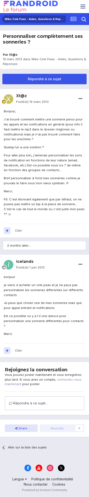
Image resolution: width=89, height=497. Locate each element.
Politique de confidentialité (52, 479)
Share (22, 428)
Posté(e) (32, 102)
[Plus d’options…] (80, 99)
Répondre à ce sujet (44, 79)
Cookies (58, 484)
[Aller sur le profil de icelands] (8, 264)
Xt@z (13, 54)
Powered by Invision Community (44, 490)
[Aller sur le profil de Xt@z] (8, 99)
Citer (18, 230)
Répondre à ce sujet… (30, 403)
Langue (18, 479)
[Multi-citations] (7, 230)
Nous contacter (36, 484)
